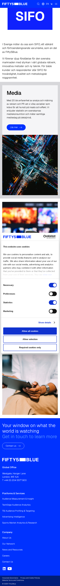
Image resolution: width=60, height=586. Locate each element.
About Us (6, 537)
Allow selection (30, 339)
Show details (44, 322)
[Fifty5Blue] (14, 4)
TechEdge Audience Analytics (16, 504)
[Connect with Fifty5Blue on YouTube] (9, 568)
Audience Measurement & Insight (18, 498)
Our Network (8, 543)
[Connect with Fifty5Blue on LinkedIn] (4, 569)
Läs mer (14, 127)
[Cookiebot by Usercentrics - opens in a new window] (43, 237)
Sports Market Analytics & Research (19, 522)
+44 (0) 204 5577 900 (15, 480)
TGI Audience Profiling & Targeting (18, 510)
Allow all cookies (30, 331)
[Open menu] (56, 4)
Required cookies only (30, 347)
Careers (5, 555)
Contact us (11, 445)
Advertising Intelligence (13, 516)
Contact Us (7, 561)
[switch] (53, 293)
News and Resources (12, 549)
